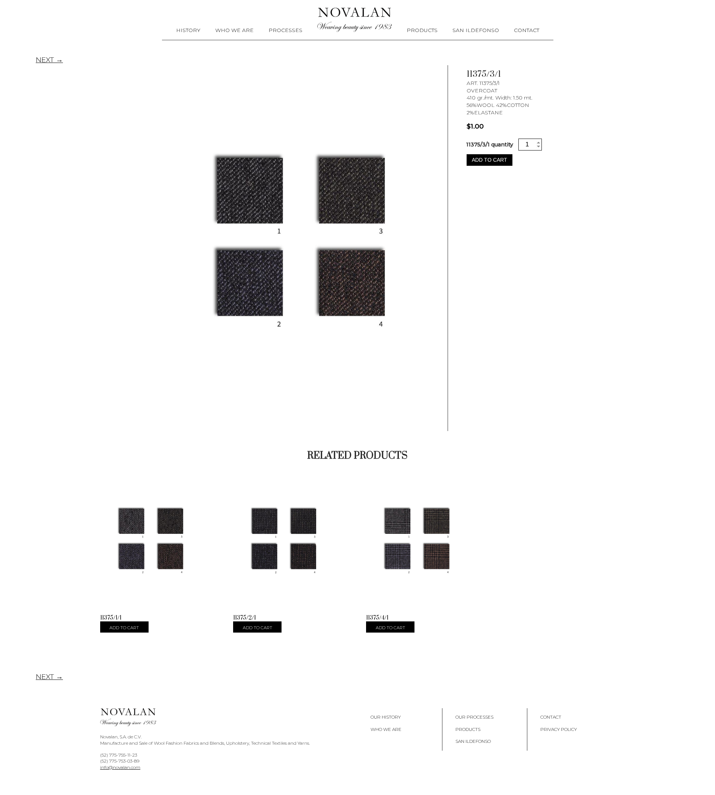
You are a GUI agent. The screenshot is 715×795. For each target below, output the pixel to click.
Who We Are (234, 30)
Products (422, 30)
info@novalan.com (120, 767)
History (188, 30)
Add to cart (489, 160)
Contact (526, 30)
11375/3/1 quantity (489, 144)
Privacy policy (558, 729)
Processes (285, 30)
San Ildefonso (475, 30)
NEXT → (49, 60)
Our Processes (474, 717)
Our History (386, 717)
